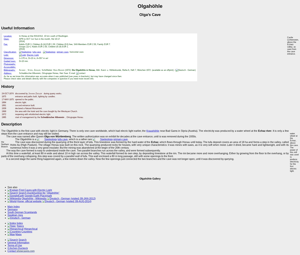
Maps (18, 234)
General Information (18, 242)
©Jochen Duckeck (18, 248)
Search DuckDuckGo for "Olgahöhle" (39, 193)
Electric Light (33, 55)
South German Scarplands (22, 212)
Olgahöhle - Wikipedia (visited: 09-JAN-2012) (59, 198)
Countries (26, 231)
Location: (8, 36)
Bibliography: (9, 70)
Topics (20, 226)
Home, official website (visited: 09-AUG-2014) (54, 201)
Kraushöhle (152, 131)
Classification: (10, 52)
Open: (6, 39)
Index (20, 223)
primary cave (62, 52)
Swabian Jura (15, 215)
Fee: (6, 44)
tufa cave (36, 52)
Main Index (14, 206)
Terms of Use (15, 245)
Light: (6, 55)
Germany (13, 209)
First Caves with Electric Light (35, 190)
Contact (21, 251)
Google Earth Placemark (38, 195)
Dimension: (9, 58)
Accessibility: (10, 67)
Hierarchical (31, 229)
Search (23, 239)
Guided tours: (10, 61)
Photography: (10, 64)
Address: (8, 73)
